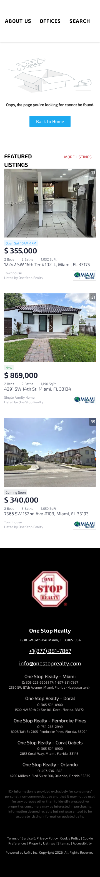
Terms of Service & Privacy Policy (32, 838)
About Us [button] (18, 21)
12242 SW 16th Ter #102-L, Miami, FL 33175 (47, 264)
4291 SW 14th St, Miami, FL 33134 (37, 388)
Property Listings (42, 843)
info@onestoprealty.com (50, 663)
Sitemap (64, 843)
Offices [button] (50, 21)
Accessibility (82, 843)
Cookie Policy (70, 838)
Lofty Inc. (31, 852)
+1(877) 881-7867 (50, 650)
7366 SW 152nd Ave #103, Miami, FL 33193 (46, 513)
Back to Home (50, 121)
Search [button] (79, 21)
